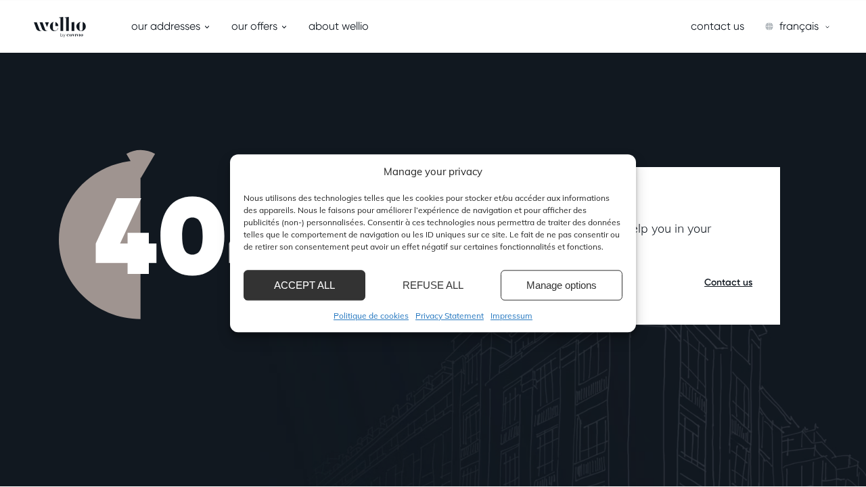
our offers (254, 26)
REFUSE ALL (433, 285)
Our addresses (165, 26)
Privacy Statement (449, 315)
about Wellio (339, 26)
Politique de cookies (371, 315)
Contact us (717, 26)
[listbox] (798, 26)
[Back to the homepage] (53, 27)
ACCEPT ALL (304, 285)
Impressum (511, 315)
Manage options (561, 285)
